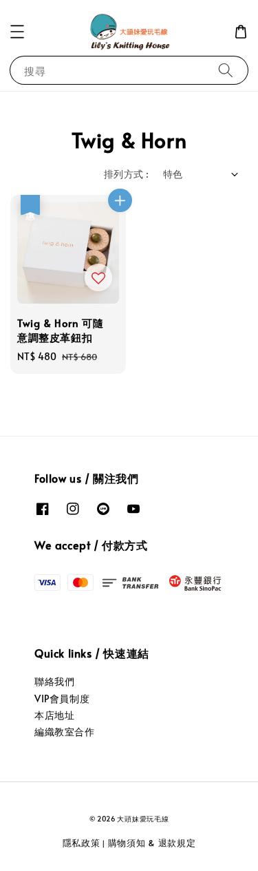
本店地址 (54, 715)
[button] (17, 32)
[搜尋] (226, 69)
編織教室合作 (64, 731)
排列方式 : (126, 173)
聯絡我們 (54, 681)
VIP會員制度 (61, 698)
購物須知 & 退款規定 (152, 843)
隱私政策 (81, 843)
